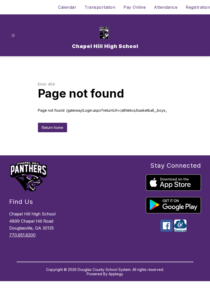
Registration (198, 7)
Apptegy (116, 274)
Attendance (165, 7)
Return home (52, 127)
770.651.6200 (22, 235)
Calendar (67, 7)
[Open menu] (13, 36)
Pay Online (134, 7)
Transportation (100, 7)
